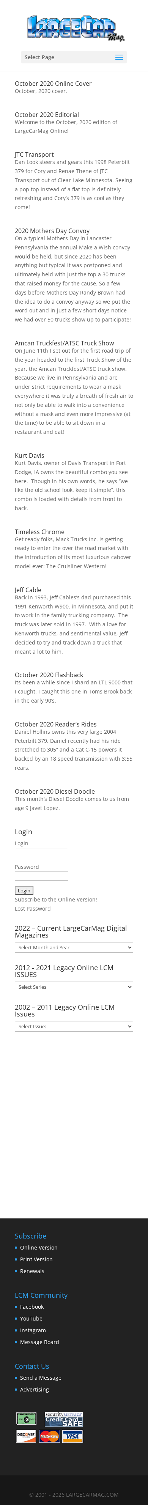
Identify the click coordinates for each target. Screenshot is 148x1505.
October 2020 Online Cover (53, 83)
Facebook (32, 1306)
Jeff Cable (28, 590)
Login (21, 843)
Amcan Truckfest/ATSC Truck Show (64, 343)
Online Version (39, 1247)
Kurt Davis (29, 455)
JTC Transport (34, 154)
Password (27, 866)
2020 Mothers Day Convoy (52, 231)
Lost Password (33, 908)
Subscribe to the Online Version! (56, 899)
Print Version (36, 1259)
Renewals (32, 1271)
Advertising (34, 1389)
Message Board (39, 1342)
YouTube (31, 1318)
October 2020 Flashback (49, 675)
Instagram (33, 1330)
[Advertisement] (74, 1122)
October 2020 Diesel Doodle (55, 791)
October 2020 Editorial (47, 114)
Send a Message (40, 1377)
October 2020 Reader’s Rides (56, 724)
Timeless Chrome (40, 532)
